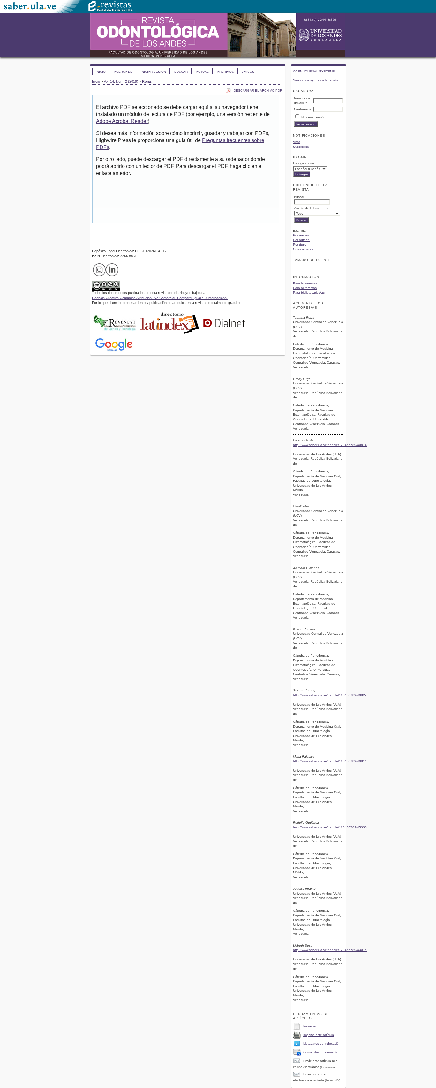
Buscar (181, 71)
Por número (301, 235)
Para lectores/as (305, 283)
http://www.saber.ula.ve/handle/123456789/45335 (330, 827)
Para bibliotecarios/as (309, 292)
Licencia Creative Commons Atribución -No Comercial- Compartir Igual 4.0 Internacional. (160, 298)
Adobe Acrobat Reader (122, 121)
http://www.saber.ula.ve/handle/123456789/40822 (330, 695)
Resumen (310, 1026)
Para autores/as (305, 288)
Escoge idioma (304, 163)
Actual (202, 71)
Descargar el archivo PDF (258, 90)
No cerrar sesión (313, 117)
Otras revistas (303, 249)
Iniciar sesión (153, 71)
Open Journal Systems (314, 71)
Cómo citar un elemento (320, 1052)
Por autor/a (301, 240)
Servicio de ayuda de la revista (315, 80)
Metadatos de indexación (322, 1043)
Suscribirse (301, 146)
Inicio (101, 71)
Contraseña (302, 109)
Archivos (225, 71)
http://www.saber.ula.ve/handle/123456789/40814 (330, 445)
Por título (299, 244)
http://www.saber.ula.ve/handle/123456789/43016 (330, 950)
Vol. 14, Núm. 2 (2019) (121, 81)
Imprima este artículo (318, 1035)
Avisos (248, 71)
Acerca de (123, 71)
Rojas (147, 81)
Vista (296, 142)
